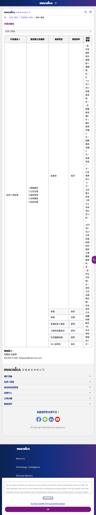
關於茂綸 (8, 376)
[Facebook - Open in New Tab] (38, 420)
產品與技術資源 (11, 387)
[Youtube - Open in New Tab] (57, 420)
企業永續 (8, 398)
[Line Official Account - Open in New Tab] (45, 420)
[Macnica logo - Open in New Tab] (46, 3)
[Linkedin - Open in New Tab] (51, 420)
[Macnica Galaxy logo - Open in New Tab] (23, 449)
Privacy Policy (48, 498)
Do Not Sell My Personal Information (48, 504)
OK (48, 509)
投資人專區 (9, 381)
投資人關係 (10, 31)
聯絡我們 (8, 404)
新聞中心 (8, 393)
